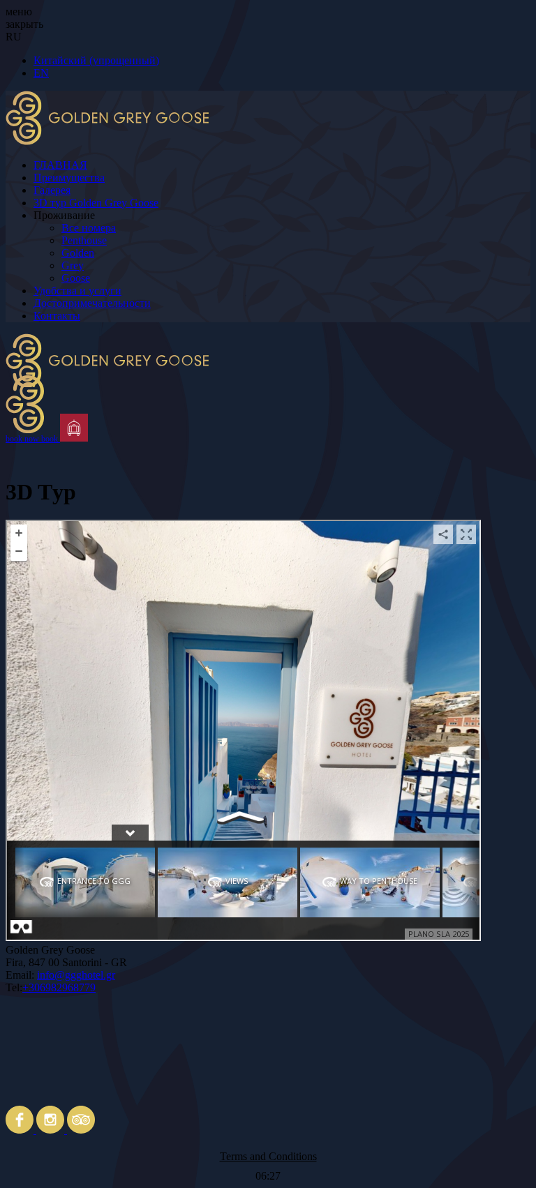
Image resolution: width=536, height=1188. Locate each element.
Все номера (88, 228)
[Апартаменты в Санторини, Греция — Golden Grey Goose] (268, 373)
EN (41, 73)
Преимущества (69, 177)
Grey (72, 265)
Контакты (57, 316)
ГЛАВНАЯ (60, 165)
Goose (75, 278)
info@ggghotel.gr (76, 975)
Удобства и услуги (77, 290)
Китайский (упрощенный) (96, 60)
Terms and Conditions (268, 1156)
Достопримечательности (92, 303)
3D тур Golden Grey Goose (96, 203)
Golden (77, 253)
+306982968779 (59, 987)
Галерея (52, 190)
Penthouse (84, 240)
